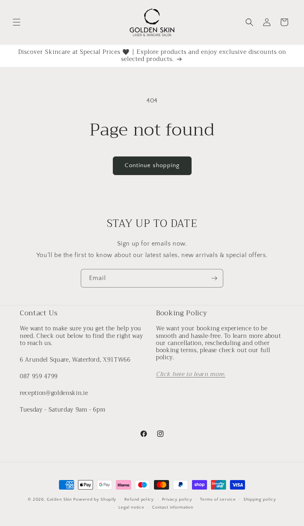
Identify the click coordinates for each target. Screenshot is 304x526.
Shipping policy (259, 499)
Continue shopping (152, 165)
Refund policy (139, 499)
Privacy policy (177, 499)
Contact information (172, 507)
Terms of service (218, 499)
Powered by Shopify (94, 499)
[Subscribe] (214, 278)
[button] (16, 22)
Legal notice (131, 507)
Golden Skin (59, 499)
